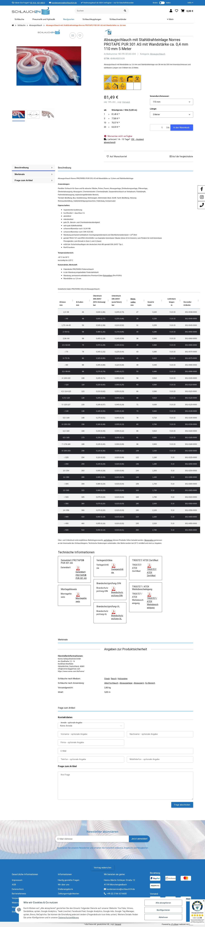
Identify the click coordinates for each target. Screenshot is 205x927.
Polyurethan (107, 276)
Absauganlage (126, 683)
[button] (189, 2)
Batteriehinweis (19, 893)
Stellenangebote (65, 889)
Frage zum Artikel (24, 180)
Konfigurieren (163, 910)
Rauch (114, 678)
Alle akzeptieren (163, 903)
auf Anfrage (108, 540)
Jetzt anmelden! (139, 838)
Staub (107, 678)
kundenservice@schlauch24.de (64, 3)
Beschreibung (22, 167)
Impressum (17, 880)
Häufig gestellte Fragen (68, 880)
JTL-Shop (174, 924)
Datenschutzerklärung (68, 917)
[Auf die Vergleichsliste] (73, 35)
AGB (14, 884)
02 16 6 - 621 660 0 (37, 3)
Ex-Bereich (150, 683)
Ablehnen (163, 917)
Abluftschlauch (111, 683)
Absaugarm (139, 683)
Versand (126, 102)
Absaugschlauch (157, 54)
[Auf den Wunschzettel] (80, 35)
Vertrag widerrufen (102, 867)
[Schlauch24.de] (31, 10)
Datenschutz (18, 889)
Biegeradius (149, 540)
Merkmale (20, 174)
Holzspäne (122, 678)
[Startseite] (13, 25)
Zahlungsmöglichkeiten (68, 893)
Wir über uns (63, 884)
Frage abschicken (182, 804)
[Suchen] (125, 11)
